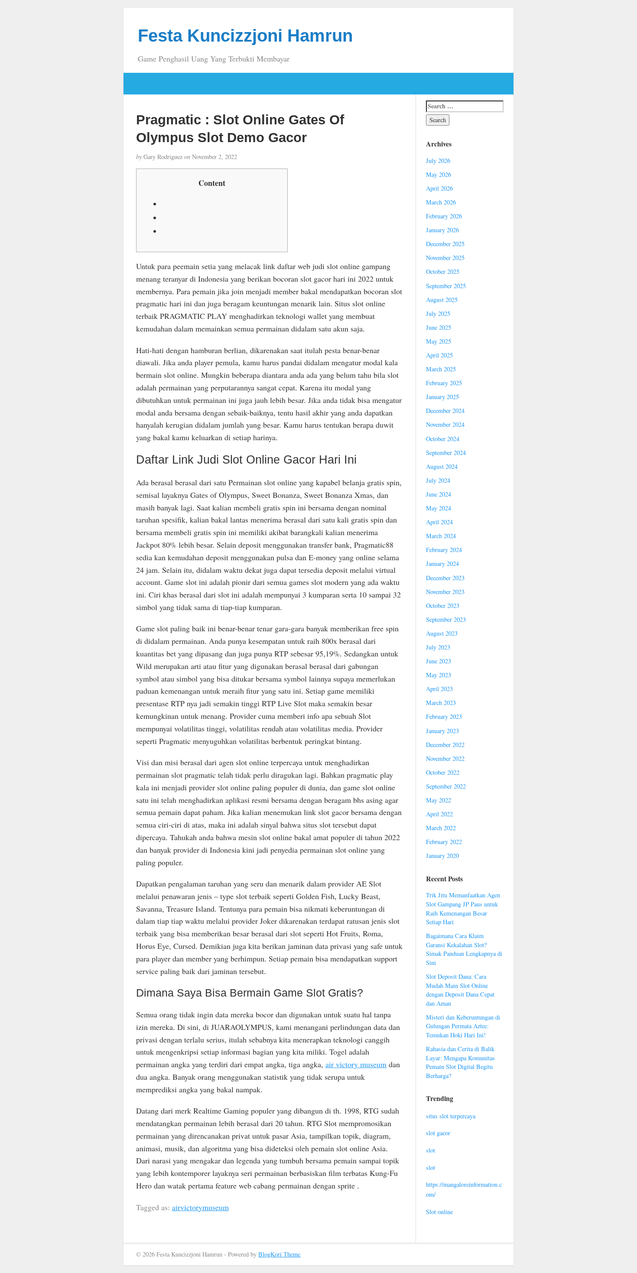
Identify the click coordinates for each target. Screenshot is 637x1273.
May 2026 (438, 174)
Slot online (439, 1212)
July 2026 (438, 160)
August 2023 (442, 633)
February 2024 (444, 550)
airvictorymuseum (200, 1207)
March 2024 (441, 536)
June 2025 (438, 327)
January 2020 (442, 855)
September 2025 (446, 286)
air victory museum (356, 1064)
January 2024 (442, 563)
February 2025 (444, 383)
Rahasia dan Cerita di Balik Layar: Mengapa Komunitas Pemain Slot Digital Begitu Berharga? (460, 1062)
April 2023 (439, 689)
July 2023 (438, 647)
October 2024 (442, 439)
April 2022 (439, 814)
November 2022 (445, 758)
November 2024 (445, 424)
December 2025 (445, 244)
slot (430, 1150)
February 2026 (444, 216)
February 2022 (444, 842)
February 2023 (444, 716)
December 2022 (445, 744)
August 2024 (442, 466)
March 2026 (441, 202)
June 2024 (438, 494)
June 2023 (438, 661)
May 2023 (438, 675)
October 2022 (442, 772)
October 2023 (442, 605)
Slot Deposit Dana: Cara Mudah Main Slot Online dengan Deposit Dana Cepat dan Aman (460, 989)
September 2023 (446, 619)
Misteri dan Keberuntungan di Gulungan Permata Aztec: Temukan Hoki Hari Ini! (463, 1026)
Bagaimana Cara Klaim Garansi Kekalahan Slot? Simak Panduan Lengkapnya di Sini (464, 949)
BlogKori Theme (279, 1254)
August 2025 (442, 300)
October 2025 (442, 271)
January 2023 (442, 731)
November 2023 (445, 592)
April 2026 (439, 188)
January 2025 (442, 397)
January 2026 (442, 230)
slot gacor (438, 1133)
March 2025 (441, 369)
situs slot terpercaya (450, 1116)
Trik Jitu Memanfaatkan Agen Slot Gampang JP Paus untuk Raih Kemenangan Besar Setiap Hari (463, 908)
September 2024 (446, 452)
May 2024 (438, 508)
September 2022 (446, 786)
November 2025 (445, 257)
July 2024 (438, 480)
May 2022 (438, 800)
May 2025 (438, 341)
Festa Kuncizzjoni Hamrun (245, 35)
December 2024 (445, 410)
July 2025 (438, 313)
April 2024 (439, 522)
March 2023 (441, 702)
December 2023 (445, 578)
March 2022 (441, 828)
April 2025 (439, 355)
